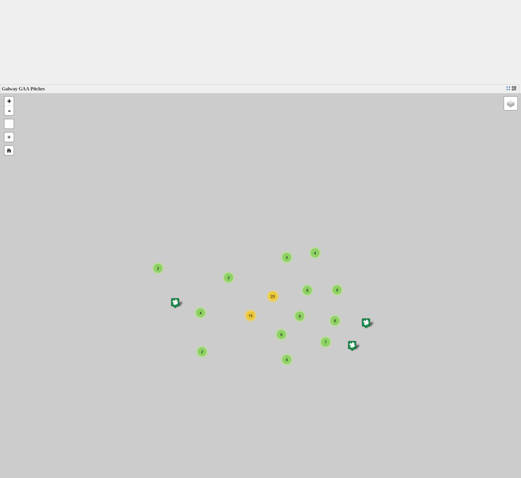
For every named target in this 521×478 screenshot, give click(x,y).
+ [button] (9, 101)
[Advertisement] (260, 42)
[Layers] (510, 103)
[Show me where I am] (9, 137)
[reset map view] (9, 150)
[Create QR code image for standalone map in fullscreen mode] (515, 88)
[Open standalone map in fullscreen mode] (509, 88)
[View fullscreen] (9, 123)
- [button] (9, 110)
